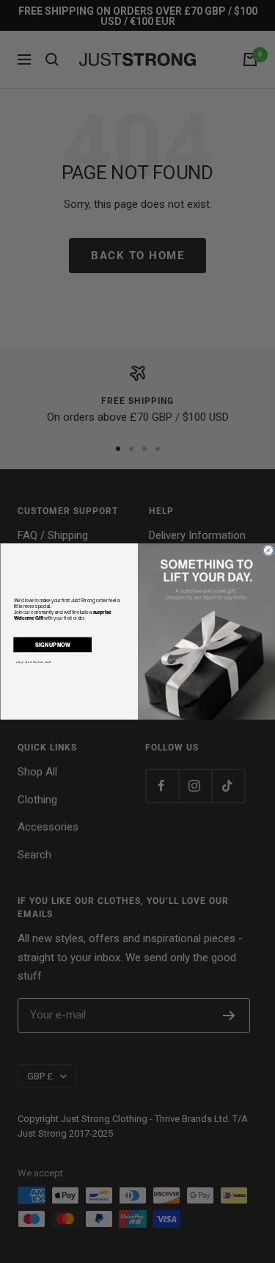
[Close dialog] (268, 550)
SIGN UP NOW (52, 644)
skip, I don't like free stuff (33, 661)
